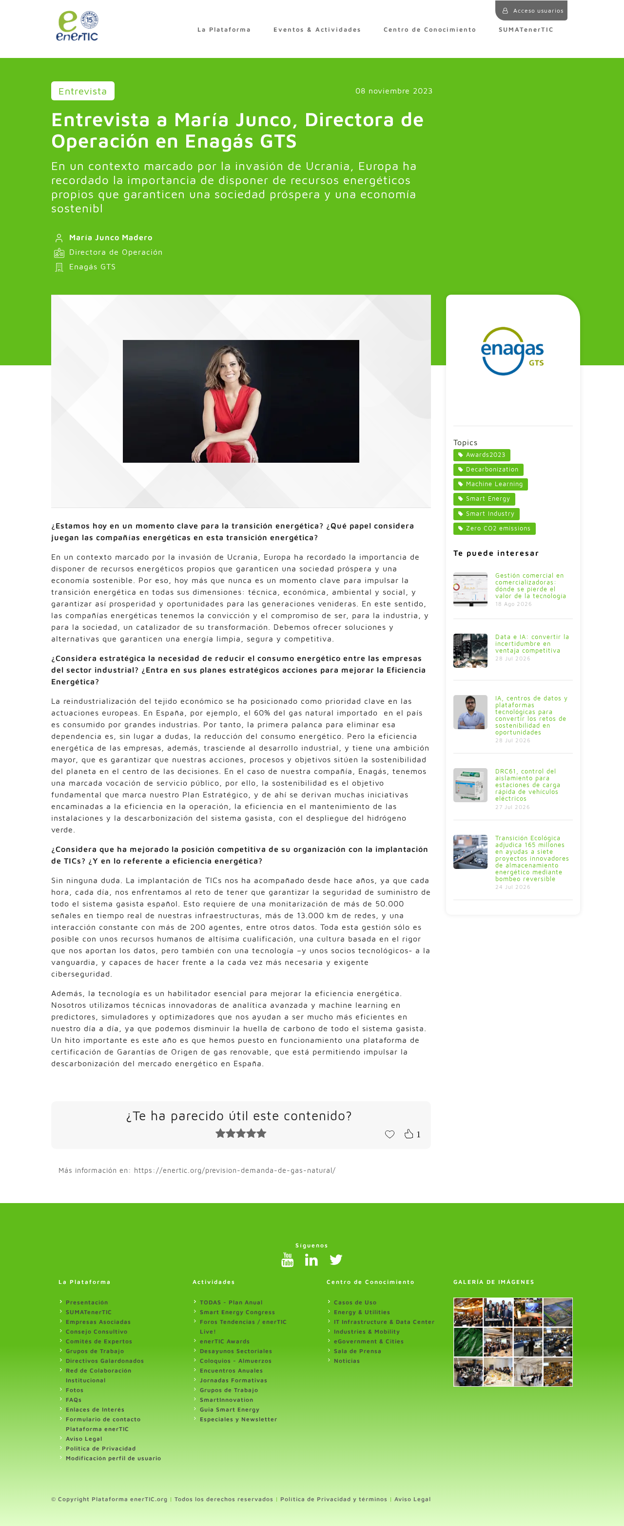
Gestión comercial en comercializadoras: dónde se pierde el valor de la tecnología (530, 586)
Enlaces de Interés (95, 1409)
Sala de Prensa (358, 1351)
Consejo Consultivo (97, 1331)
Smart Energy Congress (237, 1312)
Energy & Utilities (362, 1312)
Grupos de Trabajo (95, 1351)
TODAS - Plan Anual (231, 1302)
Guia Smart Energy (230, 1409)
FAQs (74, 1399)
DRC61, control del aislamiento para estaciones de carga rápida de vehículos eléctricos (528, 785)
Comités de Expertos (99, 1341)
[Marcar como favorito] (389, 1133)
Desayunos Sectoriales (236, 1351)
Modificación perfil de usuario (113, 1458)
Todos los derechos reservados (224, 1499)
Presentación (87, 1302)
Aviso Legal (84, 1438)
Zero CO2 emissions (498, 528)
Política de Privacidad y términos (334, 1499)
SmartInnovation (227, 1399)
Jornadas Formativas (234, 1380)
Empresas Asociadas (98, 1321)
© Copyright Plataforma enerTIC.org (109, 1499)
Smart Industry (490, 513)
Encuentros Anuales (231, 1370)
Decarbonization (492, 469)
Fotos (75, 1390)
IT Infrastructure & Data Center (384, 1321)
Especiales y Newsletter (238, 1419)
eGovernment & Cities (369, 1341)
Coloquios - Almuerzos (236, 1360)
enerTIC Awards (225, 1341)
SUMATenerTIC (526, 29)
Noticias (347, 1360)
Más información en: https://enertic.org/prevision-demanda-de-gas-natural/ (197, 1170)
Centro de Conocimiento (430, 29)
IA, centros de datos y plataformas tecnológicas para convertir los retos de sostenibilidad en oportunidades (531, 715)
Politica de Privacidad (101, 1448)
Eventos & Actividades (317, 29)
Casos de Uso (355, 1302)
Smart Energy (488, 498)
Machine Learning (494, 484)
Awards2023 (486, 454)
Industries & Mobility (367, 1331)
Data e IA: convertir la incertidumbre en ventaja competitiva (532, 643)
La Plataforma (224, 29)
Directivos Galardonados (105, 1360)
